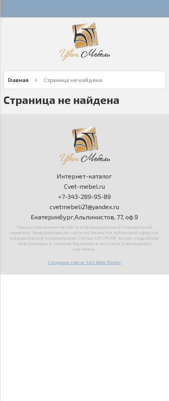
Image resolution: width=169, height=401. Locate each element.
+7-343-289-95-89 (84, 196)
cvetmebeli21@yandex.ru (84, 207)
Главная (18, 80)
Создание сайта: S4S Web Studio (84, 262)
